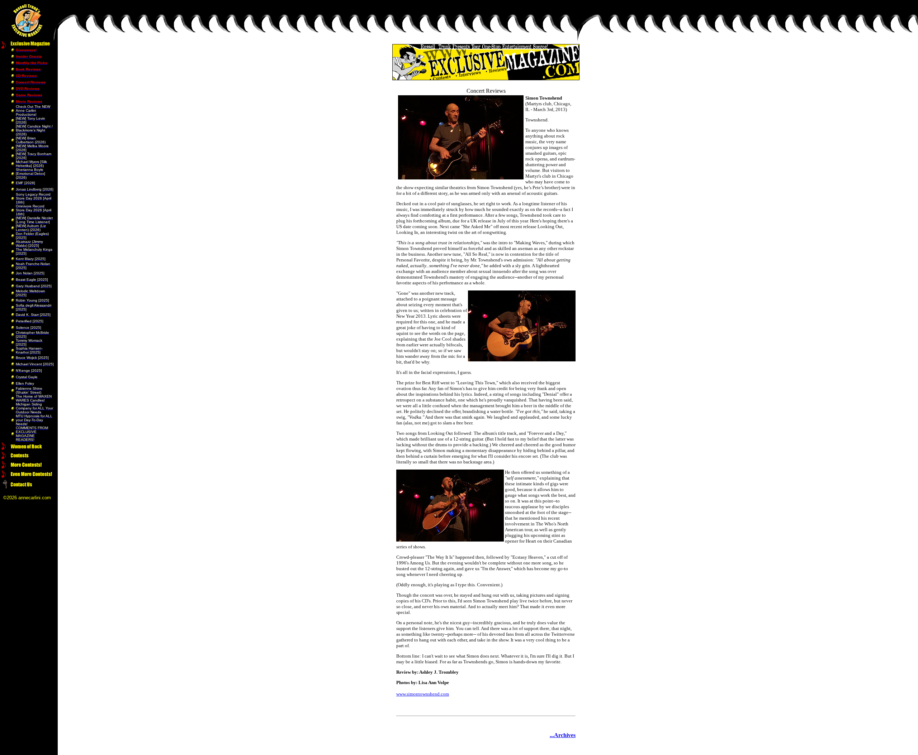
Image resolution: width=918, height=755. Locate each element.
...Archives (563, 735)
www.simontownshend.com (422, 694)
